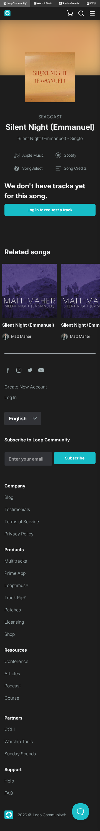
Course (11, 698)
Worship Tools (18, 741)
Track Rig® (15, 597)
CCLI (9, 729)
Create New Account (25, 387)
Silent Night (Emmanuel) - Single (50, 138)
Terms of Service (21, 521)
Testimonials (17, 509)
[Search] (81, 13)
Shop (9, 634)
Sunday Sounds (20, 753)
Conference (16, 661)
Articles (12, 673)
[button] (7, 370)
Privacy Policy (19, 534)
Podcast (12, 685)
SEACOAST (50, 117)
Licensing (14, 622)
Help (9, 781)
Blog (8, 497)
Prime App (15, 573)
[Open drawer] (92, 13)
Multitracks (15, 561)
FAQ (8, 793)
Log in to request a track (50, 209)
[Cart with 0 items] (70, 13)
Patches (12, 610)
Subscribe (74, 458)
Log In (10, 397)
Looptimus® (16, 585)
